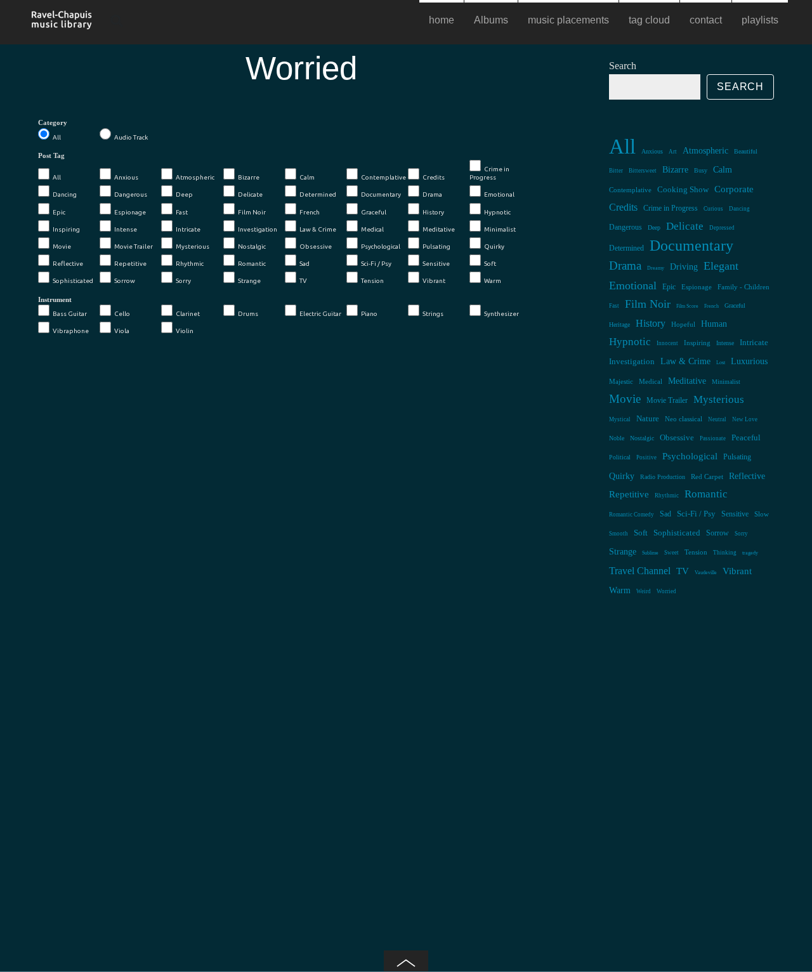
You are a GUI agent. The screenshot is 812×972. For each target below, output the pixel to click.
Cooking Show (683, 189)
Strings (432, 313)
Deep (184, 194)
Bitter (616, 170)
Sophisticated (73, 280)
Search (622, 65)
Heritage (619, 324)
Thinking (725, 552)
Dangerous (130, 194)
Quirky (494, 246)
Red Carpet (707, 476)
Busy (700, 170)
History (433, 212)
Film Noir (252, 212)
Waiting (103, 394)
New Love (744, 419)
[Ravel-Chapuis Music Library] (62, 24)
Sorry (183, 280)
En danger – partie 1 (499, 572)
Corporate (734, 189)
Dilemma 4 (235, 749)
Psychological (380, 246)
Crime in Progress (489, 173)
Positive (646, 457)
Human (714, 324)
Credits (433, 177)
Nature (647, 418)
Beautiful (745, 151)
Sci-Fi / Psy (376, 263)
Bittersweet (643, 170)
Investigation (257, 229)
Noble (616, 438)
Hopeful (683, 324)
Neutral (717, 419)
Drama (432, 194)
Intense (125, 229)
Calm (307, 177)
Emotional (499, 194)
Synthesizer (501, 313)
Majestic (621, 381)
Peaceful (746, 437)
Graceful (373, 212)
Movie (62, 246)
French (309, 212)
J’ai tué (367, 572)
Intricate (188, 229)
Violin (184, 330)
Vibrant (433, 280)
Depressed (722, 228)
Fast (182, 212)
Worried (666, 591)
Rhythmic (190, 263)
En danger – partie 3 (235, 394)
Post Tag (51, 155)
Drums (248, 313)
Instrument (55, 299)
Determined (317, 194)
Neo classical (683, 419)
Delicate (250, 194)
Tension (372, 280)
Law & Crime (317, 229)
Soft (490, 263)
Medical (372, 229)
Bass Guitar (70, 313)
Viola (121, 330)
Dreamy (655, 268)
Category (52, 122)
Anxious (126, 177)
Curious (713, 209)
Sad (304, 263)
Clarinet (188, 313)
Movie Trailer (133, 246)
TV (303, 280)
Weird (643, 591)
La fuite (235, 572)
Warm (492, 280)
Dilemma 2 (367, 749)
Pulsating (436, 246)
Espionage (130, 212)
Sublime (650, 553)
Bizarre (248, 177)
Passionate (713, 438)
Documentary (381, 194)
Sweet (671, 552)
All (57, 137)
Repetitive (130, 263)
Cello (122, 313)
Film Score (687, 306)
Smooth (618, 533)
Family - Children (743, 287)
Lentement (103, 572)
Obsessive (315, 246)
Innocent (667, 343)
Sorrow (124, 280)
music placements (568, 20)
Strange (249, 280)
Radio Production (662, 476)
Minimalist (500, 229)
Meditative (438, 229)
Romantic (252, 263)
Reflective (68, 263)
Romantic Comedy (631, 514)
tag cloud (649, 20)
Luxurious (749, 361)
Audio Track (131, 137)
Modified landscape (500, 394)
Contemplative (383, 177)
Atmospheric (195, 177)
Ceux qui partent (500, 749)
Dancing (65, 194)
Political (620, 457)
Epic (59, 212)
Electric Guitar (320, 313)
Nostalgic (252, 246)
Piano (369, 313)
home (441, 20)
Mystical (620, 419)
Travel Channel (640, 571)
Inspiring (66, 229)
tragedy (750, 553)
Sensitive (436, 263)
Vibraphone (71, 330)
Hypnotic (497, 212)
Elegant (721, 265)
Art (673, 151)
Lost (720, 362)
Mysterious (192, 246)
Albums (491, 20)
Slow (761, 514)
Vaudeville (706, 572)
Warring (367, 394)
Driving (684, 267)
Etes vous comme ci (103, 749)
